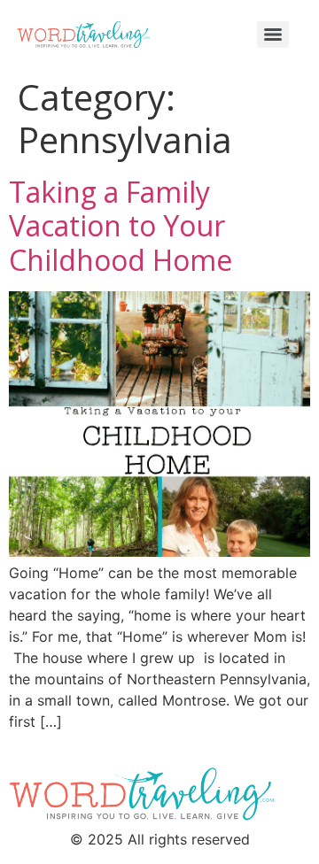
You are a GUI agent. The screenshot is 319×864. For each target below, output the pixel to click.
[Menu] (273, 34)
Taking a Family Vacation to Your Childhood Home (120, 226)
